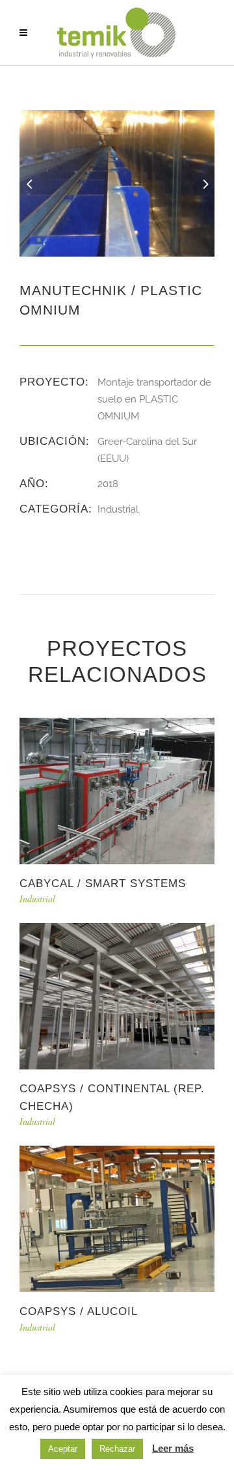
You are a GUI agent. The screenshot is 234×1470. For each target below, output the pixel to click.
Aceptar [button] (62, 1449)
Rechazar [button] (117, 1449)
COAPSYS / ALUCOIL (79, 1311)
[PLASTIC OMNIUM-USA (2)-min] (117, 182)
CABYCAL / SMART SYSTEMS (103, 883)
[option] (117, 183)
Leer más (173, 1448)
